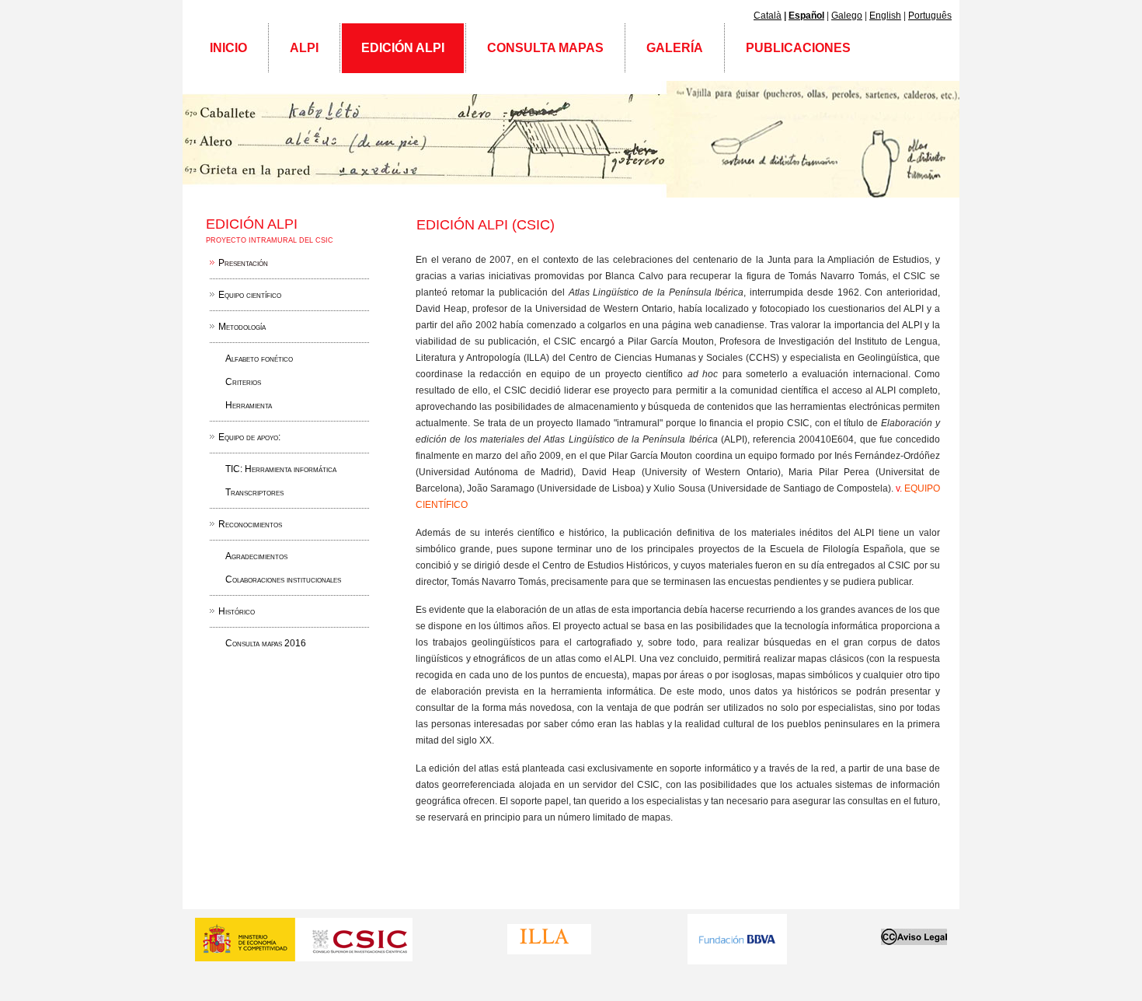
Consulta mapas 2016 (265, 643)
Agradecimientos (256, 556)
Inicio (228, 47)
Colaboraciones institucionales (283, 579)
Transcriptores (254, 492)
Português (930, 15)
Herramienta (248, 405)
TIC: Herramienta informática (280, 469)
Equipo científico (249, 294)
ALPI (304, 47)
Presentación (243, 262)
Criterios (243, 381)
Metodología (242, 326)
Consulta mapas (545, 47)
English (885, 15)
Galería (674, 47)
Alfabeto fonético (259, 358)
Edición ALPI (402, 47)
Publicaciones (798, 47)
